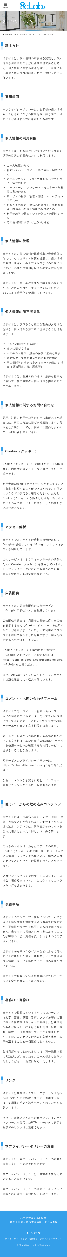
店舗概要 (33, 1238)
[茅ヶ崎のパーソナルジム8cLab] (33, 5)
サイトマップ (20, 1238)
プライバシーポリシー (51, 1238)
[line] (39, 1232)
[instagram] (35, 1232)
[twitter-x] (31, 1232)
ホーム (8, 1238)
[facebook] (27, 1232)
